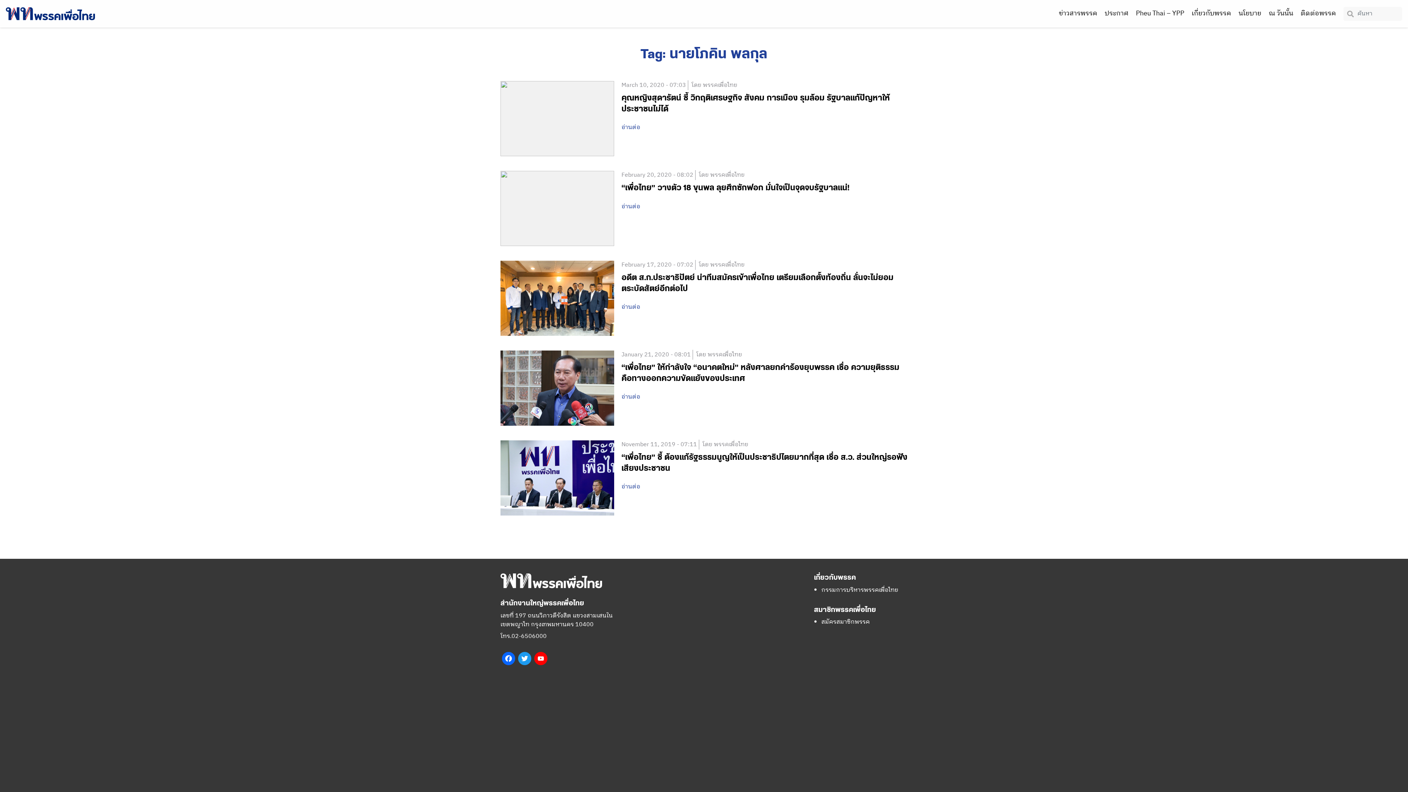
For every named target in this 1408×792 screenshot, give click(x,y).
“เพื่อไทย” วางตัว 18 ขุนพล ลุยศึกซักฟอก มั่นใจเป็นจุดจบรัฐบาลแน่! (736, 188)
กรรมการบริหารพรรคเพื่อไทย (859, 590)
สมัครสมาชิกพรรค (845, 622)
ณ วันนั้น (1281, 13)
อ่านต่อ (631, 127)
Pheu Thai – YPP (1160, 13)
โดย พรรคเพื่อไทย (714, 85)
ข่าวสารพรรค (1078, 13)
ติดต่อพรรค (1318, 13)
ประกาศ (1117, 13)
